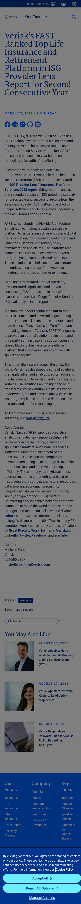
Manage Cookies (42, 897)
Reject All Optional (40, 888)
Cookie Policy (65, 869)
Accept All (40, 878)
